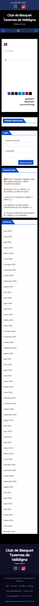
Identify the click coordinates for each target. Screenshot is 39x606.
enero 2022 (8, 526)
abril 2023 (7, 442)
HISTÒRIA (22, 586)
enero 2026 (8, 259)
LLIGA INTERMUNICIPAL (14, 591)
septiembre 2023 (10, 415)
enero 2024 (8, 392)
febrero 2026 (8, 253)
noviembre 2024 (10, 337)
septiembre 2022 (10, 481)
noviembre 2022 (10, 470)
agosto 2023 (8, 420)
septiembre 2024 (10, 348)
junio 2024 (8, 365)
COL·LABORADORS (13, 596)
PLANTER (30, 586)
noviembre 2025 (10, 270)
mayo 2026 (8, 237)
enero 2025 (8, 326)
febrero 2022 (8, 520)
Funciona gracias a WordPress (13, 578)
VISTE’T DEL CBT (26, 596)
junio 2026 (8, 231)
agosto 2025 (8, 287)
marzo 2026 (8, 248)
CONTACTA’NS (28, 591)
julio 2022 (7, 492)
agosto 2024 (8, 353)
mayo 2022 (8, 504)
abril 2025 (7, 309)
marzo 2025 (8, 314)
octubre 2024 (9, 342)
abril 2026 (7, 242)
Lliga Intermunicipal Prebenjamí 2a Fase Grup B (19, 601)
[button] (32, 30)
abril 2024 (7, 376)
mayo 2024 (8, 370)
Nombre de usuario (13, 140)
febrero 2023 (8, 454)
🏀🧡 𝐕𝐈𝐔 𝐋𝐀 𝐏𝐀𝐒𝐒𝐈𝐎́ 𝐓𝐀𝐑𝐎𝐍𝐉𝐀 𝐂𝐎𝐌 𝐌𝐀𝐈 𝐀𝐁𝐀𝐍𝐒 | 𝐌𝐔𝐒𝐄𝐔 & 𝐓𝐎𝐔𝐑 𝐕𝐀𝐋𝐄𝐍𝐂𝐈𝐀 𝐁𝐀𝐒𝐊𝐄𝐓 (19, 181)
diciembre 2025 (9, 264)
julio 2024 (7, 359)
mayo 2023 (8, 437)
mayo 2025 (8, 303)
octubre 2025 (9, 275)
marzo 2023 (8, 448)
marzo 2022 (8, 515)
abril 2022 (7, 509)
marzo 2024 (8, 381)
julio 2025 (7, 292)
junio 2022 (8, 498)
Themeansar (19, 581)
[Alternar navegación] (18, 30)
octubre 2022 (9, 476)
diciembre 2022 (9, 465)
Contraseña (10, 151)
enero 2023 (8, 459)
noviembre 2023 (10, 403)
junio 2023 (8, 431)
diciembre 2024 (9, 331)
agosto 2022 (8, 487)
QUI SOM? (14, 586)
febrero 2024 (8, 387)
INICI (7, 586)
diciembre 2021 (9, 531)
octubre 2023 (9, 409)
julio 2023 (7, 426)
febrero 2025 (8, 320)
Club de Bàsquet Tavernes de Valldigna (19, 555)
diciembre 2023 (9, 398)
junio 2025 (8, 298)
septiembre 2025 (10, 281)
